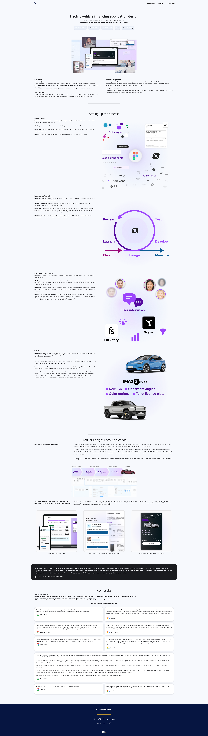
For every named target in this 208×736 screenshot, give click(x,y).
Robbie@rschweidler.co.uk (104, 719)
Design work (151, 3)
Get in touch (171, 3)
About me (161, 3)
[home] (34, 3)
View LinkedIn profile (104, 723)
